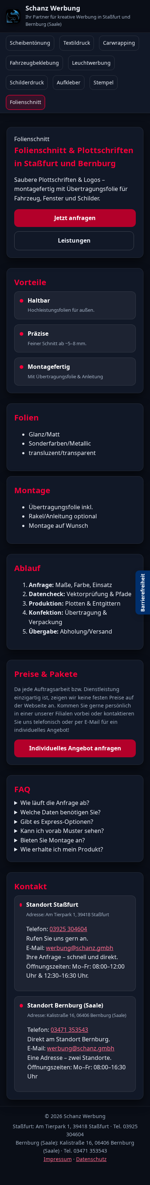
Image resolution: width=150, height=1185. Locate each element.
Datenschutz (91, 1159)
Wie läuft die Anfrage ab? (54, 803)
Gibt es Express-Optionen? (56, 822)
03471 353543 (69, 1030)
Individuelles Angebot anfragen (75, 748)
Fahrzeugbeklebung (34, 62)
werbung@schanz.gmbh (79, 948)
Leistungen (74, 240)
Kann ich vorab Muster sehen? (62, 831)
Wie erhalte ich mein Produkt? (61, 849)
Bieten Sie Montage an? (52, 840)
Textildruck (76, 42)
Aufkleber (68, 82)
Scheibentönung (30, 42)
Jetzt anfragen (75, 218)
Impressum (58, 1159)
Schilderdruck (27, 82)
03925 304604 (68, 929)
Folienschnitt (25, 102)
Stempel (104, 82)
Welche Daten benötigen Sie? (60, 812)
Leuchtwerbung (91, 62)
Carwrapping (119, 42)
